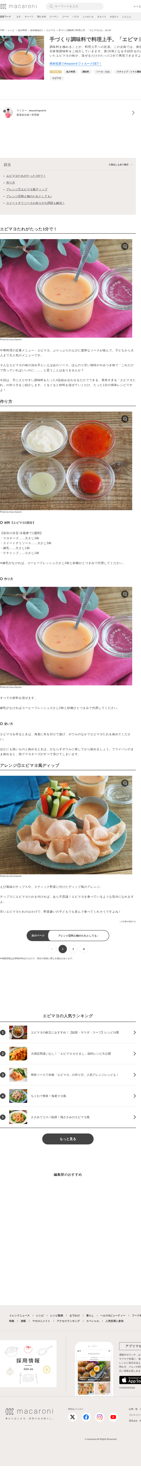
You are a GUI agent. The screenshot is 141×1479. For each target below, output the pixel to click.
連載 (23, 1320)
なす (19, 16)
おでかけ (75, 1315)
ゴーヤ (65, 16)
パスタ (75, 16)
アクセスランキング (68, 1320)
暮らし (90, 1315)
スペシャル (92, 1320)
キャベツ (29, 16)
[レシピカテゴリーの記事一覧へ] (56, 72)
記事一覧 (133, 1409)
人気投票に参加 (115, 1320)
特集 (11, 1320)
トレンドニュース (19, 1315)
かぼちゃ (114, 16)
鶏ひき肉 (41, 16)
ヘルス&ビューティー (112, 1315)
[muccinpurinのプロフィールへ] (68, 112)
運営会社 (133, 1420)
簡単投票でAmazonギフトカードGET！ (76, 63)
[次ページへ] (83, 949)
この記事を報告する (127, 921)
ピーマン (54, 16)
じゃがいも (88, 16)
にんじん (126, 16)
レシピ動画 (56, 1315)
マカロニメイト (41, 1320)
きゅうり (101, 16)
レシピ (40, 1315)
